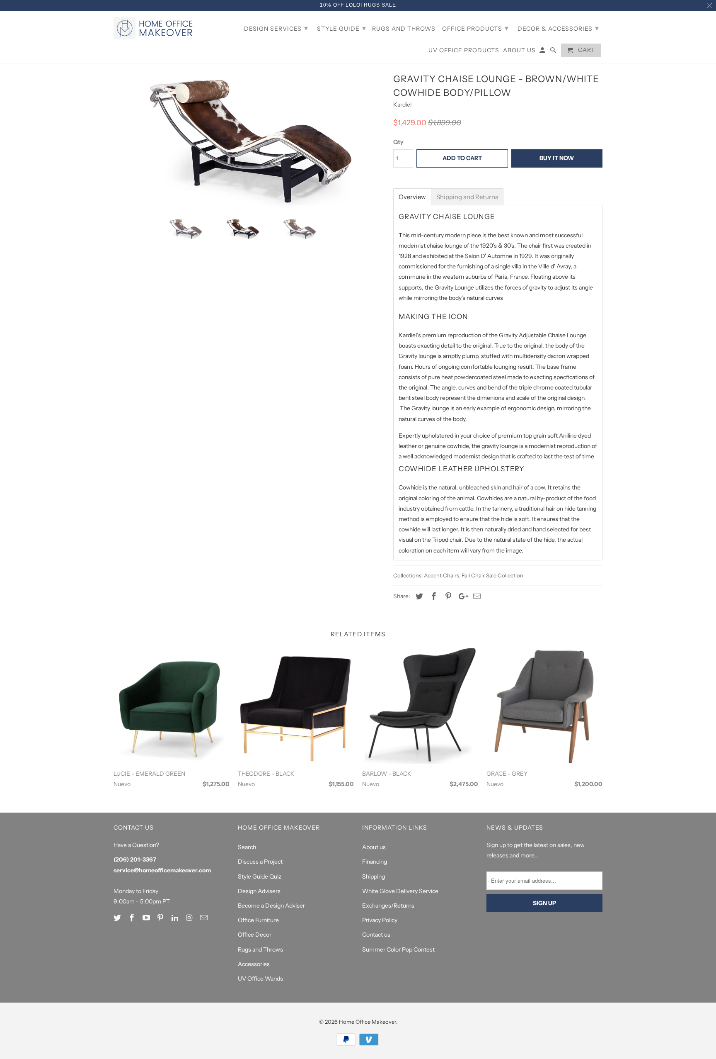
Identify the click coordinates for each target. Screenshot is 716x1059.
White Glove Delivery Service (400, 891)
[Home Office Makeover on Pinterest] (161, 918)
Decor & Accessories (558, 28)
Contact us (376, 934)
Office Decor (254, 934)
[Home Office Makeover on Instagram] (190, 918)
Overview (412, 197)
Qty (398, 142)
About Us (519, 50)
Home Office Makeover (367, 1021)
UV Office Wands (260, 978)
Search (247, 847)
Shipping (373, 876)
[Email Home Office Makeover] (204, 918)
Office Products (475, 28)
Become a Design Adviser (271, 905)
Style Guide (341, 28)
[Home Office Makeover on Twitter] (118, 918)
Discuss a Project (260, 861)
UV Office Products (463, 50)
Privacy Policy (379, 920)
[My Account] (543, 52)
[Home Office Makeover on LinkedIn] (175, 918)
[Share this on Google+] (461, 596)
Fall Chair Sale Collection (492, 575)
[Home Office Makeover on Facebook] (132, 918)
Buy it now (556, 158)
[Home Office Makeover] (155, 28)
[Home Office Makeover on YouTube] (147, 918)
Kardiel (402, 104)
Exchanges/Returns (388, 905)
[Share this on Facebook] (432, 596)
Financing (374, 861)
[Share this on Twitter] (418, 596)
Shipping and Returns (467, 197)
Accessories (254, 964)
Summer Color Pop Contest (398, 949)
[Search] (553, 52)
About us (374, 847)
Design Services (276, 28)
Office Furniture (258, 920)
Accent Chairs (441, 575)
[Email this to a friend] (475, 596)
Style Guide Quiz (259, 876)
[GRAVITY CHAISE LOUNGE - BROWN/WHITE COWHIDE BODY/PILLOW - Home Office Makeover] (249, 141)
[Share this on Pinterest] (447, 596)
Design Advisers (259, 891)
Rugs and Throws (260, 949)
